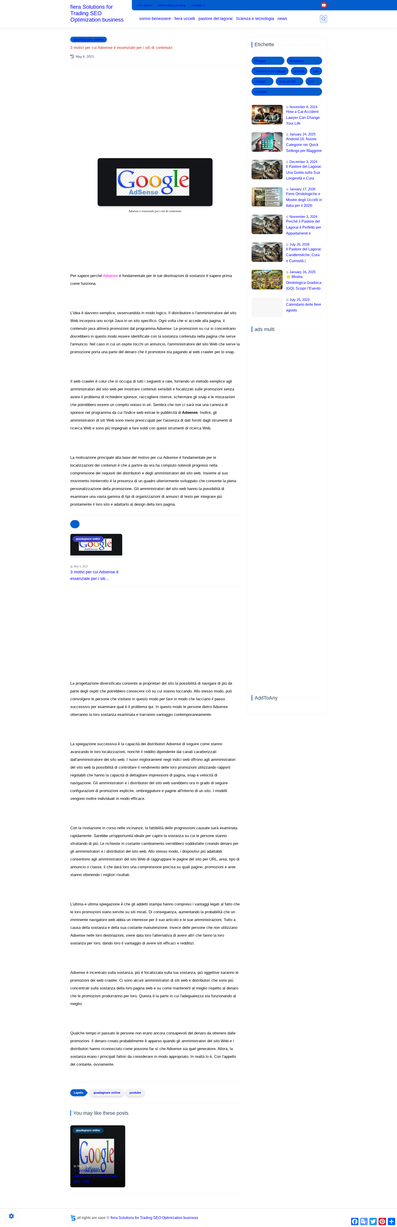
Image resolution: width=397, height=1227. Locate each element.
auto (316, 71)
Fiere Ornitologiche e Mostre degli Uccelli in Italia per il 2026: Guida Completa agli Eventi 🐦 (304, 200)
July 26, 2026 (299, 244)
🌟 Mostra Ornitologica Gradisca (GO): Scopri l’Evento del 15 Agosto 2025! (303, 283)
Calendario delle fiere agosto (303, 307)
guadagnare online (88, 39)
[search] (323, 18)
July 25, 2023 (299, 300)
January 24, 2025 (302, 134)
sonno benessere (155, 18)
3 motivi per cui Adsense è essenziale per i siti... (94, 575)
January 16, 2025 (302, 272)
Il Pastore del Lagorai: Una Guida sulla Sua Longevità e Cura (304, 172)
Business (297, 61)
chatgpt (260, 81)
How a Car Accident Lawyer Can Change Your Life (303, 117)
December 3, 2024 (303, 162)
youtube (135, 1092)
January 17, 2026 (302, 189)
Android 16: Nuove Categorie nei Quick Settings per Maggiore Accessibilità (304, 145)
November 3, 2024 (303, 217)
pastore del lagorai (215, 18)
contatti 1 (198, 5)
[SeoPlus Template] (73, 1218)
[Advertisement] (155, 109)
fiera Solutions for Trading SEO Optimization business (97, 13)
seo (311, 81)
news (282, 18)
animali (299, 71)
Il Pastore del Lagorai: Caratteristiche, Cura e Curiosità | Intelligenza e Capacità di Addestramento (304, 255)
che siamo (144, 5)
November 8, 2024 (303, 107)
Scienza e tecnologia (255, 18)
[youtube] (324, 5)
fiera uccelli (184, 18)
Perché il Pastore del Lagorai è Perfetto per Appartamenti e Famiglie (303, 227)
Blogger (260, 61)
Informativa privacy (172, 5)
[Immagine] (267, 114)
